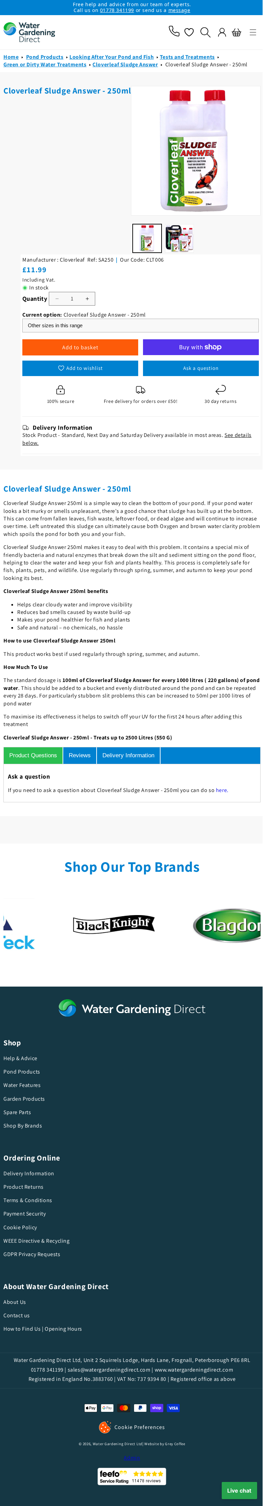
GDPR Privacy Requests (31, 1254)
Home (11, 183)
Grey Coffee (173, 1443)
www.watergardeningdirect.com (191, 1369)
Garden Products (24, 1098)
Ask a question (227, 354)
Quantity (160, 277)
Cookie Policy (20, 1227)
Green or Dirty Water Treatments (45, 191)
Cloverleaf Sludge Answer (125, 191)
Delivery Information (128, 755)
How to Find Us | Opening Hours (42, 1328)
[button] (247, 32)
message (179, 10)
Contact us (16, 1315)
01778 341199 (117, 10)
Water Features (22, 1085)
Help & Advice (20, 1058)
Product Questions (33, 755)
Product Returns (23, 1186)
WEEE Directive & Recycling (36, 1240)
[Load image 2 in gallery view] (50, 373)
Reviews (80, 755)
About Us (14, 1302)
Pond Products (45, 183)
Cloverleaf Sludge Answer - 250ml (206, 191)
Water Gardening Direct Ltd (115, 1443)
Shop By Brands (22, 1125)
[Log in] (216, 32)
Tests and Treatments (187, 183)
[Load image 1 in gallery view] (19, 373)
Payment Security (24, 1213)
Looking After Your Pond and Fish (111, 183)
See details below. (187, 443)
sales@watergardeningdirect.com (106, 1369)
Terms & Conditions (27, 1200)
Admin (129, 1457)
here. (222, 790)
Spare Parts (17, 1112)
